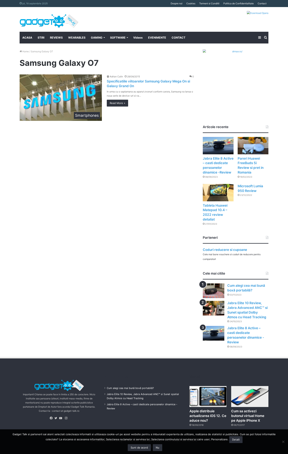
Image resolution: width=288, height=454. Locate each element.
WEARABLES (76, 37)
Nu (157, 447)
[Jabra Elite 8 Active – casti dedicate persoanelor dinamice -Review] (218, 145)
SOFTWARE (118, 37)
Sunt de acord (139, 447)
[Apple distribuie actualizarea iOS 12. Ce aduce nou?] (208, 396)
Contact (262, 3)
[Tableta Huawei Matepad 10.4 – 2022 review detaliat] (218, 192)
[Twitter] (56, 418)
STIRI (41, 37)
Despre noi (176, 3)
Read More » (117, 103)
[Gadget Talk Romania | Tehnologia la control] (49, 19)
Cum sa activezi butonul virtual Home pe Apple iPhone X (247, 415)
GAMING (96, 37)
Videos (138, 37)
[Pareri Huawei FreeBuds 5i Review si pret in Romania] (253, 145)
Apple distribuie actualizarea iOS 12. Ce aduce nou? (207, 415)
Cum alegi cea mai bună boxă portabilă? (130, 388)
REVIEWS (56, 37)
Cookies (190, 3)
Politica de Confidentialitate (238, 3)
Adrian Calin (116, 76)
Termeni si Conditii (209, 3)
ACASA (27, 37)
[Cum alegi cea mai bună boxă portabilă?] (213, 290)
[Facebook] (52, 418)
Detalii (236, 439)
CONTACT (178, 37)
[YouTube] (61, 418)
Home (25, 51)
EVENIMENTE (157, 37)
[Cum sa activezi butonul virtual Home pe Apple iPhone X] (249, 396)
